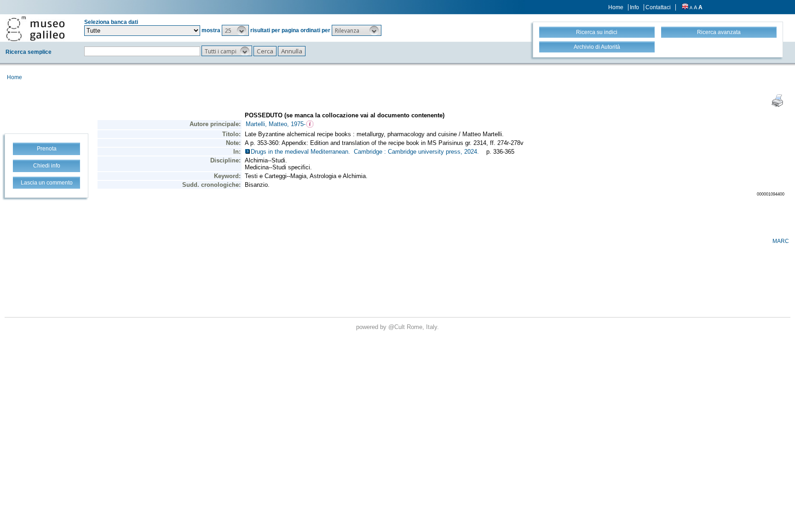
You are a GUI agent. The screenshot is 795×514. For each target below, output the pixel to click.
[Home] (35, 28)
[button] (235, 30)
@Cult (397, 326)
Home (615, 7)
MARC (780, 241)
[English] (685, 7)
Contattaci (658, 7)
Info (634, 7)
